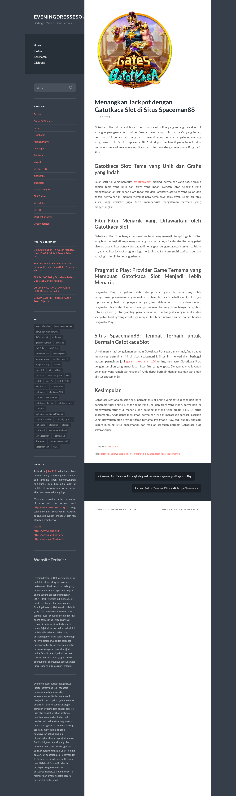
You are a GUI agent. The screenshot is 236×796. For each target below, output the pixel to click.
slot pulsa (53, 425)
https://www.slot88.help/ (47, 530)
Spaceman (40, 441)
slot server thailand (58, 430)
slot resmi (40, 430)
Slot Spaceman (42, 435)
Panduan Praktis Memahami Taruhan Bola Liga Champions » (166, 488)
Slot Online (40, 196)
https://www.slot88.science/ (49, 539)
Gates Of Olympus (43, 121)
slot (68, 375)
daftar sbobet (42, 337)
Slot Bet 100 (63, 381)
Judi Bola (40, 348)
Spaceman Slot (42, 446)
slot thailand (59, 435)
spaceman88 (173, 453)
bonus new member (63, 326)
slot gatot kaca (158, 453)
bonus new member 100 (47, 331)
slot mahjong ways (64, 419)
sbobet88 (40, 370)
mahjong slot (59, 353)
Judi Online (53, 348)
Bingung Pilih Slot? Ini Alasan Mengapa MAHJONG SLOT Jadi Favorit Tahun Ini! (54, 253)
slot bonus (39, 175)
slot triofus (39, 203)
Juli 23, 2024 (102, 117)
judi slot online (42, 353)
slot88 (37, 209)
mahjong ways (41, 141)
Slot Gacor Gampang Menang (49, 414)
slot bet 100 (40, 169)
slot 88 (37, 526)
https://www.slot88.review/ (48, 534)
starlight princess (43, 216)
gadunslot (56, 337)
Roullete (38, 155)
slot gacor (39, 182)
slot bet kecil (57, 386)
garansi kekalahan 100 (141, 361)
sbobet (37, 162)
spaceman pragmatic (59, 441)
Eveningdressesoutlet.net (72, 17)
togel (55, 446)
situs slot (40, 375)
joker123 (60, 342)
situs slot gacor (55, 375)
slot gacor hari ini (43, 419)
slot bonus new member (46, 397)
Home (37, 45)
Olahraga (39, 62)
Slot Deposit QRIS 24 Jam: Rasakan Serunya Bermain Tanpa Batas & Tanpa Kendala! (54, 267)
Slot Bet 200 (41, 386)
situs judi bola (55, 370)
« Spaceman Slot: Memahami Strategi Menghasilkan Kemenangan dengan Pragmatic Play (144, 476)
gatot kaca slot (108, 453)
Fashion (38, 51)
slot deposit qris (65, 403)
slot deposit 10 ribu (44, 403)
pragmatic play (42, 364)
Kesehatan (40, 56)
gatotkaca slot (142, 181)
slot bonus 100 (56, 392)
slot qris (66, 425)
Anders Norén (183, 509)
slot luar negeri (42, 189)
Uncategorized (41, 223)
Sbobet (57, 364)
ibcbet (37, 127)
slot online (40, 425)
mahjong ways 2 (60, 359)
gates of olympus (43, 342)
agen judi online (43, 326)
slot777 (49, 381)
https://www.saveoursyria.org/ (50, 507)
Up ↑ (198, 509)
